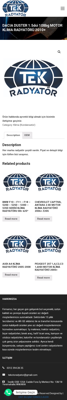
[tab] (13, 135)
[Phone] (8, 392)
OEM (27, 135)
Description (13, 135)
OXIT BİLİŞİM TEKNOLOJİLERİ (33, 397)
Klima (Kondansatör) (24, 124)
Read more (11, 218)
